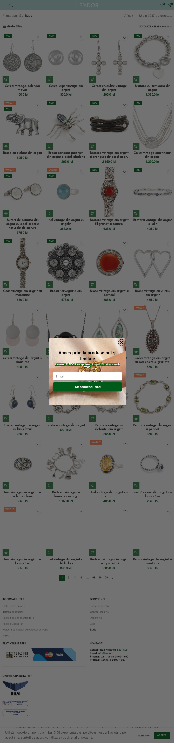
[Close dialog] (122, 343)
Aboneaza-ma (88, 386)
